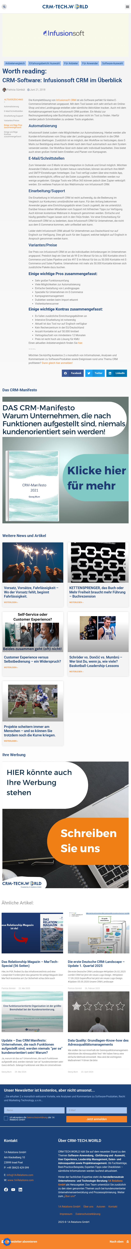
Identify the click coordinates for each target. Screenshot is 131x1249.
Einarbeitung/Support (13, 116)
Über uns (70, 1196)
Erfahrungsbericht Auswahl (44, 63)
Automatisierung (11, 106)
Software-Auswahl (112, 63)
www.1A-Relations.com (21, 1180)
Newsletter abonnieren (22, 1241)
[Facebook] (6, 1190)
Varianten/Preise (11, 120)
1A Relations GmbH (69, 1206)
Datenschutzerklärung (37, 1117)
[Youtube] (13, 1190)
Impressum (66, 1213)
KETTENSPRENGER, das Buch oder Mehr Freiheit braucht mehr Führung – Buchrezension (97, 592)
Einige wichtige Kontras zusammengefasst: (13, 134)
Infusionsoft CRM (66, 100)
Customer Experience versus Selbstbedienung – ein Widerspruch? (32, 659)
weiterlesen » (11, 602)
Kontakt (112, 1206)
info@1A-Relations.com (20, 1175)
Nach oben (116, 1241)
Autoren (100, 1206)
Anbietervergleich (15, 63)
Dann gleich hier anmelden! (57, 363)
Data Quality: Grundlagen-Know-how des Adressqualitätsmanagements (98, 1042)
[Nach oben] (127, 1241)
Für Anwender (90, 63)
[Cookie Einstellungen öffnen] (7, 1244)
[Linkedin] (20, 1190)
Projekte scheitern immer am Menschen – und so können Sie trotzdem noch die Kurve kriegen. (30, 731)
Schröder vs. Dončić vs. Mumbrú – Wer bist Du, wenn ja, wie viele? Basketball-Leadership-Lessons (95, 661)
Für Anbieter (71, 63)
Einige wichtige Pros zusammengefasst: (13, 126)
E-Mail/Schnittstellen (13, 111)
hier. (80, 342)
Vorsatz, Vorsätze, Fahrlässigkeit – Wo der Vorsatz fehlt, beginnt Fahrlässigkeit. (31, 592)
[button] (4, 6)
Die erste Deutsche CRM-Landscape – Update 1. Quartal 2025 (96, 964)
